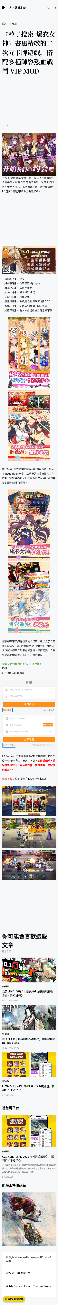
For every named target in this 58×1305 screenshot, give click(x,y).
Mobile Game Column (18, 1286)
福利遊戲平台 (23, 1273)
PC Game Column (42, 1286)
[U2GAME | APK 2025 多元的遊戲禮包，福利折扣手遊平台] (29, 1064)
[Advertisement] (29, 102)
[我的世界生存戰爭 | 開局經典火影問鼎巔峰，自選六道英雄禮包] (29, 970)
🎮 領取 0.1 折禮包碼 (14, 1299)
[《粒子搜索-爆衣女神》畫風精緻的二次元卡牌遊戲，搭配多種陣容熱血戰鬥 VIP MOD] (29, 154)
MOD (30, 778)
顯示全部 (6, 951)
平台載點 (40, 778)
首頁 (4, 23)
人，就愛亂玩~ (18, 8)
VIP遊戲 (13, 23)
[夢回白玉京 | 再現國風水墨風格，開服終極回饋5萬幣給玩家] (29, 1017)
